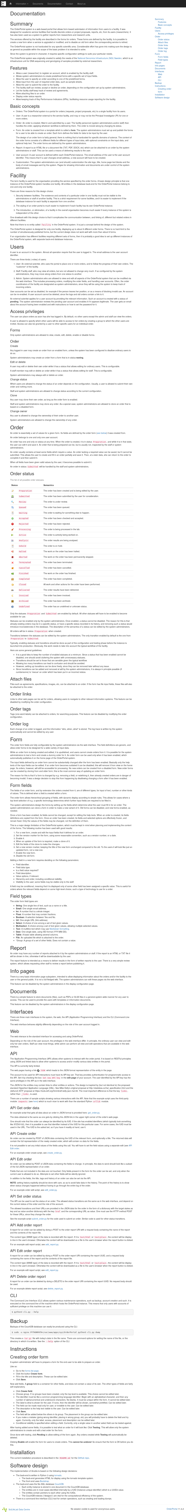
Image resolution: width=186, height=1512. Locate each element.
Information (21, 3)
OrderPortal (172, 1508)
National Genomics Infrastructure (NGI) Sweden (100, 58)
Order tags (163, 48)
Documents (38, 3)
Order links (163, 45)
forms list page (32, 1370)
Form (157, 53)
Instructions (160, 85)
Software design (162, 97)
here (35, 1101)
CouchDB (59, 1484)
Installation (160, 94)
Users (157, 30)
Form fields (163, 56)
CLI (159, 80)
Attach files (163, 42)
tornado (57, 1475)
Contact (69, 3)
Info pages (160, 65)
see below (101, 432)
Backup (158, 82)
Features (162, 21)
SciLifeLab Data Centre (18, 1509)
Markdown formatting (59, 928)
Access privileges (166, 33)
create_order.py (54, 1152)
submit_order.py (39, 1218)
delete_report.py (55, 1288)
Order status (163, 39)
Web (160, 74)
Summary (159, 19)
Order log (162, 51)
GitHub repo (83, 1457)
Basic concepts (165, 24)
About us (81, 3)
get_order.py (93, 1112)
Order (157, 36)
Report (158, 62)
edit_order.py (51, 1189)
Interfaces (159, 71)
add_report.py (51, 1244)
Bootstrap (44, 1481)
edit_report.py (51, 1270)
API (159, 77)
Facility (158, 27)
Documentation (54, 3)
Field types (163, 59)
